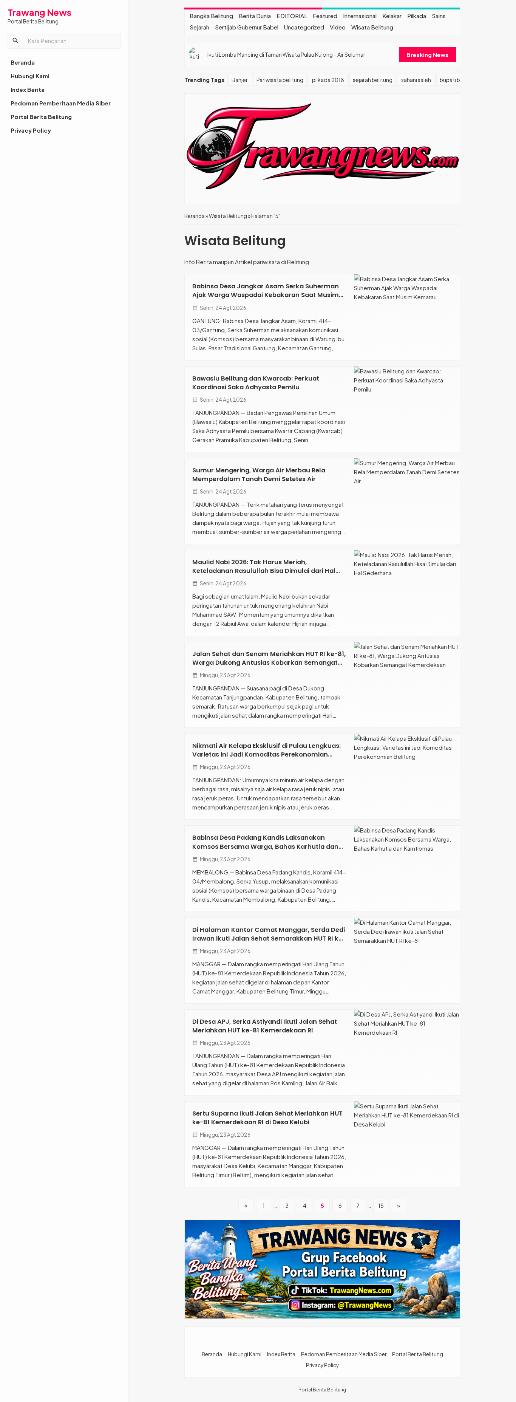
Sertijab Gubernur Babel (246, 27)
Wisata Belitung (372, 27)
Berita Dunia (255, 15)
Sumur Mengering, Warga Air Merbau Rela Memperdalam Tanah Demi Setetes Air (258, 474)
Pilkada (416, 15)
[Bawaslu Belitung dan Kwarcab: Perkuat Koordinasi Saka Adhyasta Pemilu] (407, 409)
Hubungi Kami (30, 75)
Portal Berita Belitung (41, 116)
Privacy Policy (31, 130)
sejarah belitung (372, 79)
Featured (325, 15)
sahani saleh (416, 79)
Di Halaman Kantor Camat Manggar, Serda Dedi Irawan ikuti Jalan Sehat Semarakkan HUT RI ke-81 (269, 938)
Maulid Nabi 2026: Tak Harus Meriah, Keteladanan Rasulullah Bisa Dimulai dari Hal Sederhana (263, 571)
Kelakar (392, 15)
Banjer (240, 79)
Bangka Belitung (211, 15)
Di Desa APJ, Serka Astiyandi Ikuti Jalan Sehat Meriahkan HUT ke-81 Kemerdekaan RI (264, 1026)
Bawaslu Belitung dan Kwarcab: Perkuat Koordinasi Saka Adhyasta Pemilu (255, 383)
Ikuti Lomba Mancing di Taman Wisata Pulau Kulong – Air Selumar (286, 54)
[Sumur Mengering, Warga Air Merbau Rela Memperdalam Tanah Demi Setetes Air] (407, 501)
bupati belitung (458, 79)
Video (338, 27)
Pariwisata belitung (279, 79)
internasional (360, 15)
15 (381, 1205)
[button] (15, 40)
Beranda (23, 62)
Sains (439, 15)
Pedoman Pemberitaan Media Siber (61, 103)
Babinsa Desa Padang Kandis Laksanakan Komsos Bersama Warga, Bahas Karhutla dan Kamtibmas (265, 846)
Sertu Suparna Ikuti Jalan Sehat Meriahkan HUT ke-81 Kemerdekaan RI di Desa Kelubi (267, 1118)
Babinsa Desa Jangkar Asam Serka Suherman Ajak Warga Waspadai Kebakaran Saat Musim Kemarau (265, 295)
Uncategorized (304, 27)
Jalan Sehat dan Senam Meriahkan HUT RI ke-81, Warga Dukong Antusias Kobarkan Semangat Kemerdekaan (269, 663)
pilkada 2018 (328, 79)
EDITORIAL (292, 15)
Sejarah (199, 27)
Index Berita (28, 89)
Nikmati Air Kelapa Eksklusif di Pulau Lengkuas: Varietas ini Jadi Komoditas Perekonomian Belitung (266, 754)
